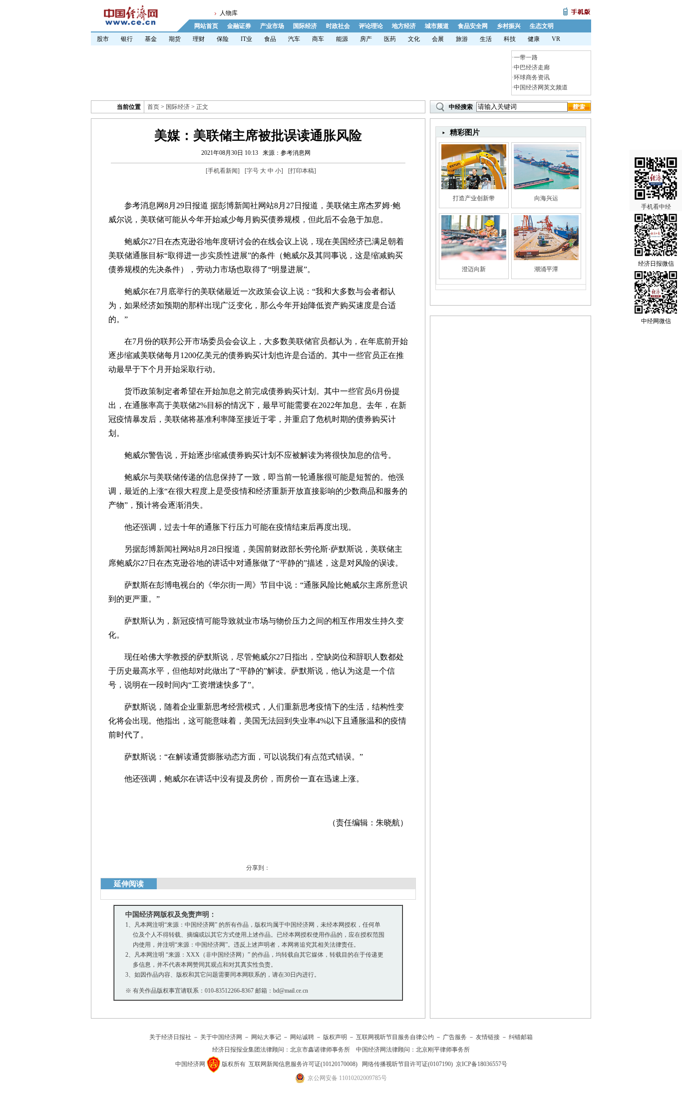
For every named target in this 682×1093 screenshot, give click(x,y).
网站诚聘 (302, 1037)
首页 (153, 106)
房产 (366, 38)
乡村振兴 (509, 25)
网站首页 (206, 25)
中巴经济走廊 (532, 67)
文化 (414, 38)
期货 (175, 38)
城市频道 (437, 25)
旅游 (462, 38)
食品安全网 (473, 25)
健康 (534, 38)
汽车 (294, 38)
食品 (270, 38)
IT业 (246, 38)
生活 (486, 38)
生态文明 (542, 25)
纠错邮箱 (521, 1037)
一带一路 (526, 57)
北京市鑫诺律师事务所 (320, 1049)
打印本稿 (302, 170)
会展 (438, 38)
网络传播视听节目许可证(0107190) (407, 1064)
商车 (318, 38)
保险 (223, 38)
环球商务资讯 (532, 77)
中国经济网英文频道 (541, 87)
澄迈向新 (474, 269)
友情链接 (488, 1037)
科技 (510, 38)
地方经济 (404, 25)
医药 (390, 38)
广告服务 (455, 1037)
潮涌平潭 (546, 269)
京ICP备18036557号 (481, 1064)
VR (556, 38)
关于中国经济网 (221, 1037)
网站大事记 (266, 1037)
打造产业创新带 (474, 198)
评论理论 (371, 25)
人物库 (229, 12)
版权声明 (335, 1037)
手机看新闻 (223, 170)
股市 (103, 38)
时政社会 (338, 25)
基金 (151, 38)
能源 (342, 38)
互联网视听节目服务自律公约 (395, 1037)
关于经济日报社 (170, 1037)
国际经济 (305, 25)
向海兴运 (546, 198)
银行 (127, 38)
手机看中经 (656, 206)
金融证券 (239, 25)
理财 (199, 38)
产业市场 (272, 25)
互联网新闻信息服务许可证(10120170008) (303, 1064)
